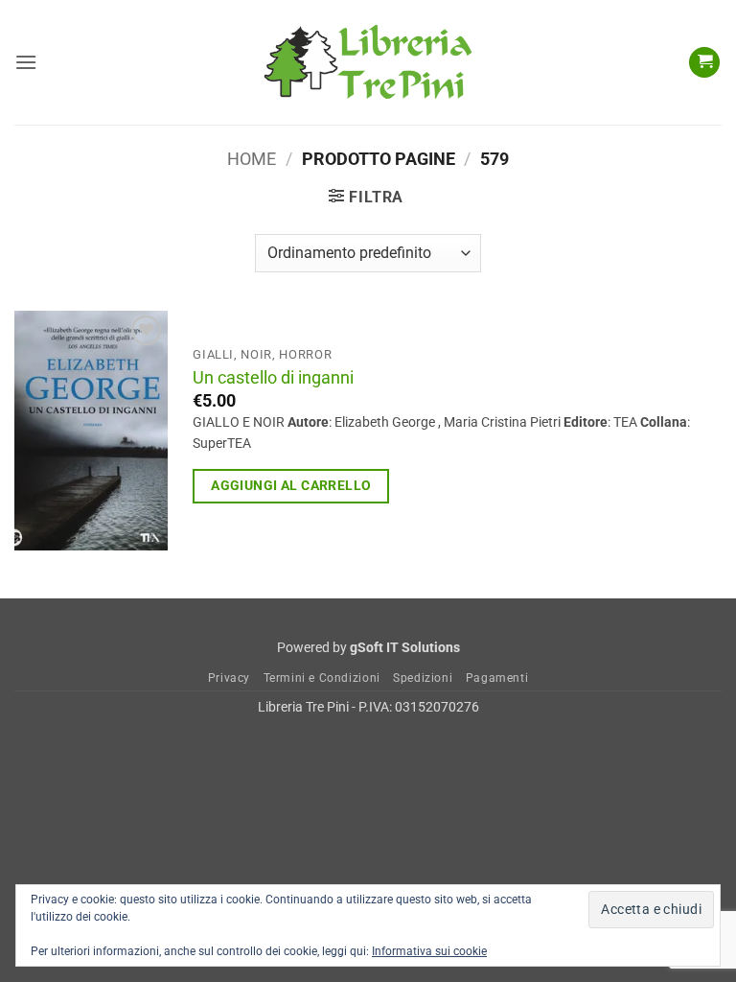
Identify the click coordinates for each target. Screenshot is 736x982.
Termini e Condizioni (322, 678)
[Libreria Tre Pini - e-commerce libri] (368, 62)
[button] (25, 61)
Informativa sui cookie (429, 951)
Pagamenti (497, 678)
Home (251, 159)
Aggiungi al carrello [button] (291, 485)
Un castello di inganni (273, 377)
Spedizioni (422, 678)
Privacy (229, 678)
